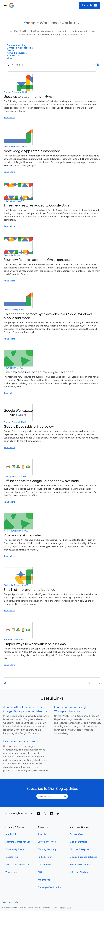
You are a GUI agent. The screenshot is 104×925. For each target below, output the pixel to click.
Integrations (44, 879)
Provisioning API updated (23, 535)
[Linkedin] (51, 813)
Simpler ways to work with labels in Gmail (35, 644)
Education (13, 55)
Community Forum (14, 849)
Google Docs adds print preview (29, 426)
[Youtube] (38, 813)
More (10, 58)
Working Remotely (47, 849)
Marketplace (44, 864)
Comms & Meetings (18, 45)
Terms (69, 908)
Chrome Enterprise (80, 849)
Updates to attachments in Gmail (29, 97)
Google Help (12, 857)
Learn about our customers (20, 741)
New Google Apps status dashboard (32, 151)
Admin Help (11, 834)
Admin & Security (17, 53)
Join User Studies (79, 872)
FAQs (40, 872)
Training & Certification (49, 887)
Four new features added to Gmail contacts (37, 260)
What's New (11, 872)
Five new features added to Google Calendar (38, 372)
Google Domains (78, 842)
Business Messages (80, 864)
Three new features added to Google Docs (36, 205)
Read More (9, 117)
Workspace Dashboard (17, 864)
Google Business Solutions (83, 857)
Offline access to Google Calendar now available (41, 481)
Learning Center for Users (18, 842)
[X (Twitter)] (45, 813)
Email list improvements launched (29, 590)
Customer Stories (47, 842)
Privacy (62, 908)
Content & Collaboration (21, 48)
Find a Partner (45, 857)
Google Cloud (77, 834)
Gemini (11, 50)
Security (42, 834)
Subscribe (89, 5)
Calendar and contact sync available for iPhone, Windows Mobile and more (48, 316)
